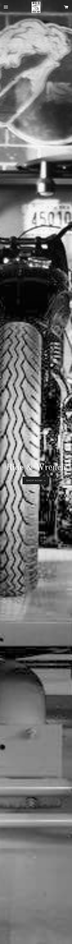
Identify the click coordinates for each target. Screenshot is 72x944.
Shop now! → (36, 480)
